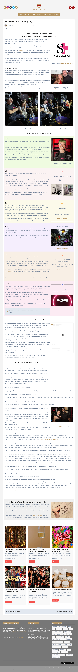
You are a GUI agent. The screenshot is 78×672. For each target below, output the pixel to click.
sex (53, 652)
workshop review (56, 657)
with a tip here (15, 631)
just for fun (69, 639)
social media (64, 652)
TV (63, 654)
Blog (25, 14)
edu (69, 631)
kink (53, 641)
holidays (67, 636)
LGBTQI (54, 644)
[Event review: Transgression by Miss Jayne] (15, 537)
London (59, 644)
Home (20, 14)
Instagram (15, 490)
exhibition (59, 634)
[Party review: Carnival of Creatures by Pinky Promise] (62, 537)
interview (59, 639)
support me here (22, 631)
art (59, 626)
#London (36, 25)
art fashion (64, 626)
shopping (58, 652)
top (60, 654)
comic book (55, 631)
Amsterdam (55, 626)
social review (55, 654)
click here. (21, 637)
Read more (8, 561)
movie (70, 644)
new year (59, 647)
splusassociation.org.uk (66, 63)
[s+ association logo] (62, 50)
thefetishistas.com (37, 515)
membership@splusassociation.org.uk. (48, 439)
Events (28, 14)
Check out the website (62, 218)
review (69, 649)
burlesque (65, 629)
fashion (64, 634)
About (50, 14)
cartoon (71, 629)
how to (54, 639)
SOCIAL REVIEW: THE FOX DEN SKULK (15, 76)
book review (59, 629)
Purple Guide (8, 271)
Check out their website (39, 495)
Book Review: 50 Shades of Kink (64, 611)
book (54, 629)
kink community (59, 641)
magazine (65, 644)
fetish (54, 636)
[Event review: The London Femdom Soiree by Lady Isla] (39, 537)
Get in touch (56, 14)
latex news (66, 641)
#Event (20, 25)
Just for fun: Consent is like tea (13, 611)
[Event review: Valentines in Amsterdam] (39, 577)
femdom (69, 634)
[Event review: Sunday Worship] (62, 577)
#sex (39, 25)
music (54, 647)
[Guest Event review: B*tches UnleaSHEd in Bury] (15, 577)
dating (65, 631)
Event (54, 634)
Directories (45, 14)
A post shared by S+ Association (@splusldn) (62, 350)
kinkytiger (9, 25)
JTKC (64, 639)
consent (60, 631)
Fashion (34, 14)
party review (65, 647)
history (62, 636)
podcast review (63, 649)
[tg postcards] (56, 189)
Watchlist (39, 14)
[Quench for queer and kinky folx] (62, 300)
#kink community (30, 25)
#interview (25, 25)
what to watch (69, 654)
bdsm (69, 626)
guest (58, 636)
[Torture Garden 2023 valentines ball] (68, 190)
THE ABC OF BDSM (34, 640)
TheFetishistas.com (59, 88)
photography (55, 649)
